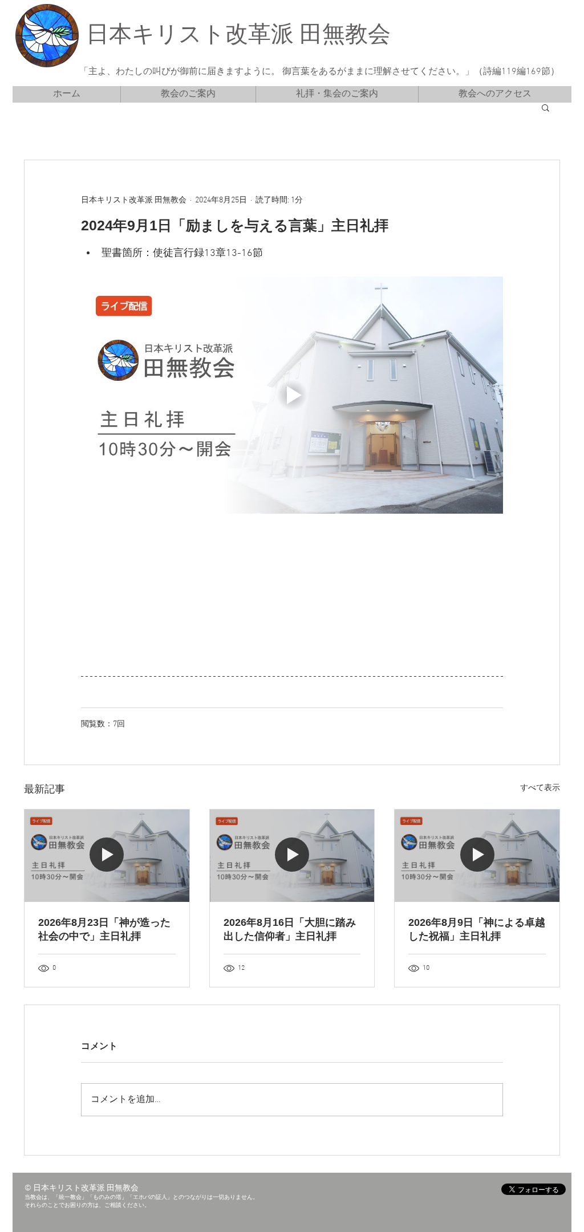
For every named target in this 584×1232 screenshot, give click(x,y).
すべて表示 (540, 788)
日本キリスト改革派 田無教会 (238, 36)
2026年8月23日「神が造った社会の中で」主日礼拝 (104, 929)
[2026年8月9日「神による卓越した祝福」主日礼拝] (477, 856)
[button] (545, 107)
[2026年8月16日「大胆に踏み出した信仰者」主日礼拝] (292, 856)
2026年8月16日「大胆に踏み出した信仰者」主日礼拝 (290, 929)
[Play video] (292, 395)
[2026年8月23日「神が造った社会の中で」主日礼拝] (107, 856)
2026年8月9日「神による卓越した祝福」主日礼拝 (476, 929)
